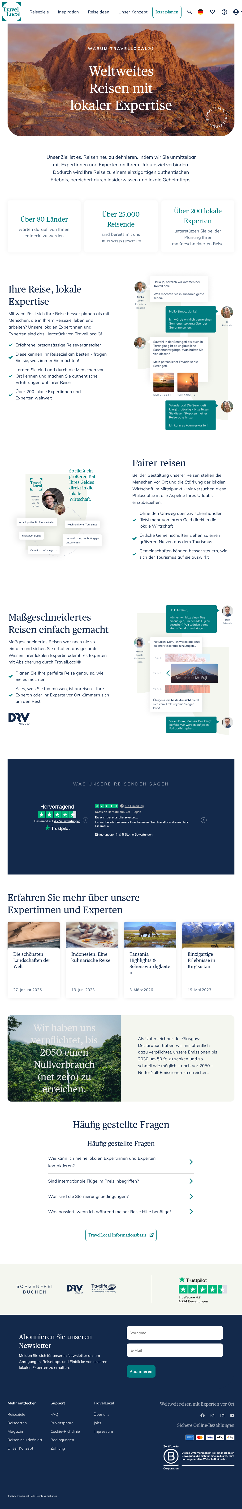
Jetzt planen (167, 11)
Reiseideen (98, 12)
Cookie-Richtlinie (65, 1431)
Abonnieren (141, 1371)
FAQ (54, 1414)
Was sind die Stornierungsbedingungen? (88, 1196)
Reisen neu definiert (25, 1439)
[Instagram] (212, 1416)
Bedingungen (62, 1439)
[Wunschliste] (212, 12)
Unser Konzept (132, 12)
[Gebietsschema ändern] (200, 12)
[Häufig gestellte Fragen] (224, 12)
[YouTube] (232, 1416)
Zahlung (58, 1448)
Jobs (97, 1422)
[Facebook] (202, 1416)
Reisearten (17, 1422)
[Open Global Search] (189, 12)
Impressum (103, 1431)
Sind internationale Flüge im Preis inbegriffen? (93, 1181)
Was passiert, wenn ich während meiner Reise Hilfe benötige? (109, 1211)
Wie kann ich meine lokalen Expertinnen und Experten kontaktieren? (102, 1161)
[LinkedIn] (222, 1416)
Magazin (15, 1431)
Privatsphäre (62, 1422)
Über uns (101, 1414)
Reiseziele (16, 1414)
